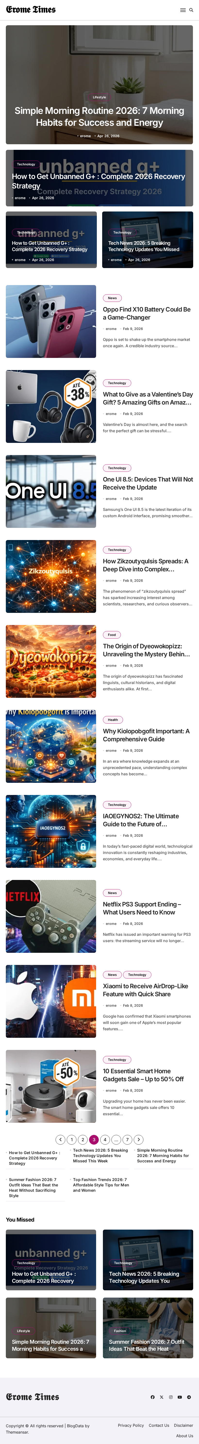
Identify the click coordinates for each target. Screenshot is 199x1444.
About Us (184, 1435)
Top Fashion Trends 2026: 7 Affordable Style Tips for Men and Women (101, 1185)
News (112, 298)
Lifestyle (23, 1331)
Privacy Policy (131, 1425)
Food (112, 635)
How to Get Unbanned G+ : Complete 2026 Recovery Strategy (34, 1158)
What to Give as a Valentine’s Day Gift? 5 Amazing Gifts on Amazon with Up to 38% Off (148, 402)
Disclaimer (183, 1425)
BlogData (75, 1425)
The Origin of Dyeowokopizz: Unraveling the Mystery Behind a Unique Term (147, 654)
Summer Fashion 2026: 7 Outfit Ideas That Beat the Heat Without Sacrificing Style (33, 1187)
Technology (26, 164)
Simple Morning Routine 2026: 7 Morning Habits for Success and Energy (163, 1155)
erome (85, 136)
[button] (185, 86)
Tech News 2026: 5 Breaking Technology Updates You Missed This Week (143, 249)
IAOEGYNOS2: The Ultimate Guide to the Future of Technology (141, 824)
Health (113, 720)
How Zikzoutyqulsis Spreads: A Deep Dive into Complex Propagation (145, 569)
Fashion (99, 97)
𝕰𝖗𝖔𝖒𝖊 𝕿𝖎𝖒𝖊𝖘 (30, 9)
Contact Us (159, 1425)
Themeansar (17, 1432)
